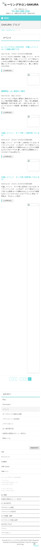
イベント (14, 53)
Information (7, 404)
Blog (13, 95)
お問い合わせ (5, 466)
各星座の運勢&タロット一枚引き (14, 433)
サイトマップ (5, 457)
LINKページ (4, 471)
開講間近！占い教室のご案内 (13, 91)
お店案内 (4, 461)
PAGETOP (34, 448)
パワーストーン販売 (7, 507)
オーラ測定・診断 (6, 516)
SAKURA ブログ (6, 524)
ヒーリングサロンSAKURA (18, 540)
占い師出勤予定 (8, 428)
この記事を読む (7, 70)
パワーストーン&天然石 (11, 419)
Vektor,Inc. (35, 542)
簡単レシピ (6, 438)
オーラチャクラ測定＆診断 (25, 53)
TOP (2, 452)
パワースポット (8, 424)
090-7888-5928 (22, 11)
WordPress (14, 542)
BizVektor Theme (24, 542)
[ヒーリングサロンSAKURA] (20, 4)
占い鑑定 (4, 495)
